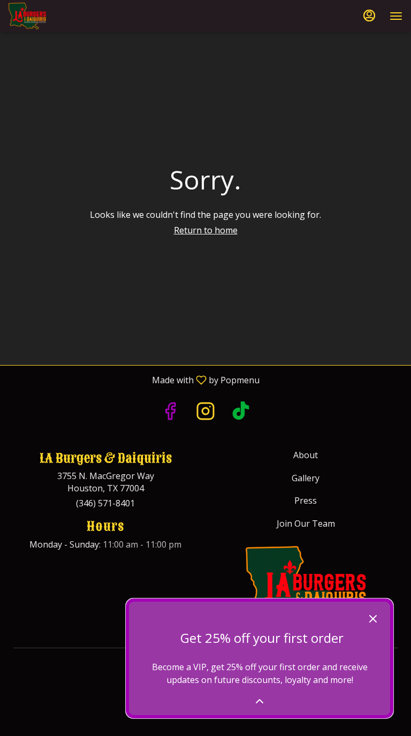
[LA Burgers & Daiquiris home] (57, 16)
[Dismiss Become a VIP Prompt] (373, 619)
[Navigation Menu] (396, 16)
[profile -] (369, 15)
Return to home (206, 230)
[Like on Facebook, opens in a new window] (170, 413)
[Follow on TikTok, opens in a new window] (240, 413)
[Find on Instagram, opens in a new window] (205, 413)
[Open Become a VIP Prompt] (259, 701)
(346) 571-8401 (105, 503)
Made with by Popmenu (134, 379)
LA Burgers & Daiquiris (306, 589)
